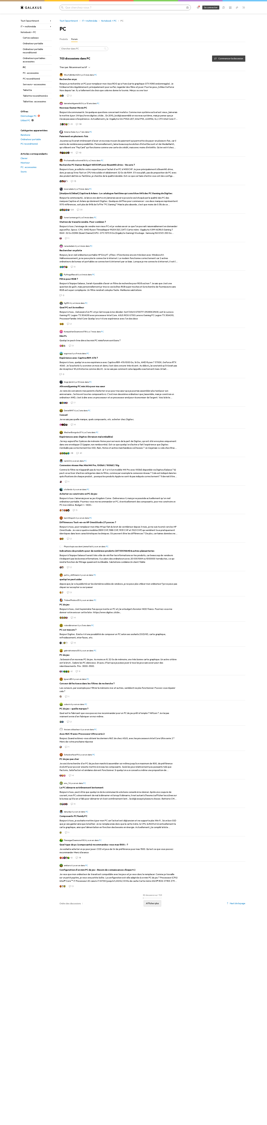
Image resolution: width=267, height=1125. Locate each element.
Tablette (27, 90)
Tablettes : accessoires (34, 101)
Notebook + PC (28, 32)
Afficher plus (152, 903)
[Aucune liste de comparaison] (230, 7)
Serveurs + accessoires (34, 84)
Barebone (25, 135)
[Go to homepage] (31, 7)
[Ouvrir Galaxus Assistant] (223, 7)
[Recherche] (105, 48)
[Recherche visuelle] (187, 7)
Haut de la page (237, 903)
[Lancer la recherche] (62, 7)
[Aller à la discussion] (152, 85)
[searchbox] (84, 48)
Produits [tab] (64, 39)
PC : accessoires (31, 73)
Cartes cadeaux (31, 37)
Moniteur (25, 162)
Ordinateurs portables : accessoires (34, 60)
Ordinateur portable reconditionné (33, 51)
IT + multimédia (28, 26)
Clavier (24, 158)
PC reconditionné (31, 78)
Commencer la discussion (230, 58)
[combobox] (79, 67)
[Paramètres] (198, 7)
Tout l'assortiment (30, 20)
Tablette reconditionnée (35, 95)
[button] (82, 903)
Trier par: (64, 67)
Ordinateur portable (33, 43)
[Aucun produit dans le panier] (243, 7)
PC (24, 67)
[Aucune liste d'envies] (237, 7)
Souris (24, 171)
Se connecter (211, 7)
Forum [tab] (74, 39)
